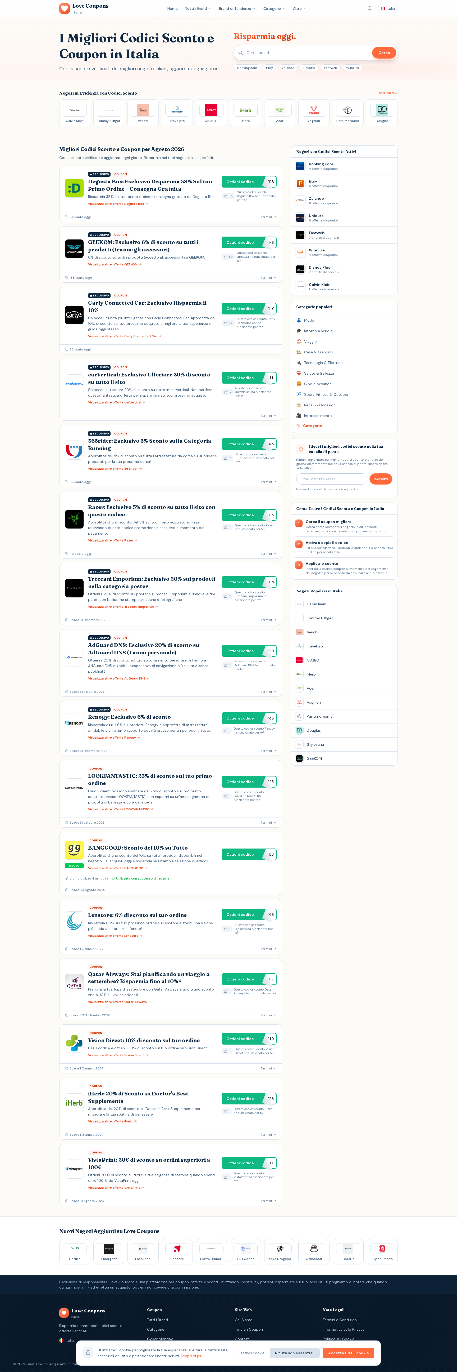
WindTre (352, 68)
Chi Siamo (244, 1319)
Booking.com (247, 68)
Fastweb (330, 68)
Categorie (272, 8)
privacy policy (348, 489)
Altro (297, 8)
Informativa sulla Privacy (344, 1329)
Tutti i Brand (196, 8)
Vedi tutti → (388, 93)
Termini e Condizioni (340, 1319)
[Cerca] (370, 8)
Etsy (269, 68)
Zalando (288, 68)
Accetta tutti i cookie (348, 1353)
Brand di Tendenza (235, 8)
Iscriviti (381, 479)
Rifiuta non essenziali (294, 1353)
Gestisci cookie (250, 1353)
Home (172, 8)
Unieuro (309, 68)
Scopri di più (191, 1355)
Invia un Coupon (249, 1329)
